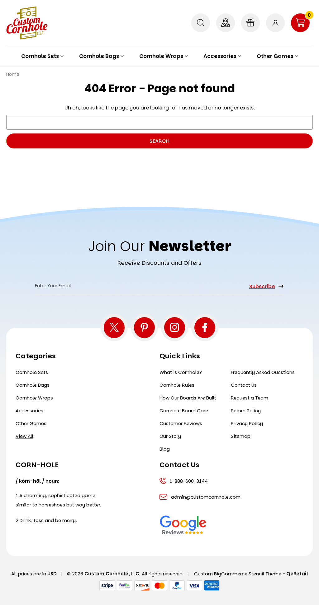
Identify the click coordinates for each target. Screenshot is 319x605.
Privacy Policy (247, 423)
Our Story (170, 436)
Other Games (275, 56)
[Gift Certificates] (250, 22)
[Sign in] (275, 22)
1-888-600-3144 (188, 481)
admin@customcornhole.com (205, 497)
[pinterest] (144, 327)
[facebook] (204, 327)
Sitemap (240, 436)
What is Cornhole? (181, 372)
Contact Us (244, 385)
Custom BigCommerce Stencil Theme (237, 573)
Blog (165, 449)
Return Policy (246, 410)
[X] (114, 327)
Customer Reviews (181, 423)
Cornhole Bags (99, 56)
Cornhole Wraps (161, 56)
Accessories (219, 56)
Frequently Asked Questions (263, 372)
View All (24, 436)
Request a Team (249, 397)
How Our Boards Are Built (188, 397)
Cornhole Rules (177, 385)
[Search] (200, 22)
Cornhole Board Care (184, 410)
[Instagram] (174, 327)
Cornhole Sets (40, 56)
